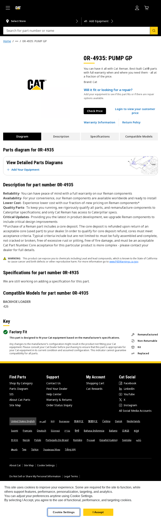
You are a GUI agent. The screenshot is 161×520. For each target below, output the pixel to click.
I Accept (98, 512)
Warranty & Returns (59, 400)
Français (27, 430)
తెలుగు (14, 449)
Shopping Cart (95, 383)
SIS (11, 394)
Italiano (113, 430)
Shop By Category (21, 383)
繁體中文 (93, 421)
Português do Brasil (57, 440)
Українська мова (51, 449)
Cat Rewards (94, 389)
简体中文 (78, 421)
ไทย (24, 449)
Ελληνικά (55, 430)
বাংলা (52, 421)
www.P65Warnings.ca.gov (123, 261)
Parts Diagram (18, 389)
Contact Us (53, 383)
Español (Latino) (108, 440)
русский (91, 440)
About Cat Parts (19, 400)
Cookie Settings (46, 465)
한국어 (14, 440)
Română (77, 440)
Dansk (118, 421)
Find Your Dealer (56, 389)
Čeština (106, 421)
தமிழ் (138, 440)
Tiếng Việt (70, 449)
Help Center (53, 394)
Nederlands (133, 421)
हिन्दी (77, 430)
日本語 (125, 430)
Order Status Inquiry (59, 405)
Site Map (15, 405)
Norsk (26, 440)
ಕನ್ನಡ (136, 430)
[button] (135, 111)
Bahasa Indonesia (94, 430)
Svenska (126, 440)
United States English (23, 421)
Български (64, 421)
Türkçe (34, 449)
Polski (37, 440)
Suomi (14, 430)
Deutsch (41, 430)
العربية (42, 421)
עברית (67, 430)
